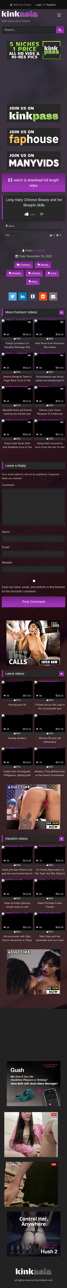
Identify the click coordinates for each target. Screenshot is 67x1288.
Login (39, 4)
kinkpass (39, 250)
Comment (8, 485)
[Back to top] (56, 1277)
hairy (53, 273)
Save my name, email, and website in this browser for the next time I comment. (33, 589)
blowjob (16, 273)
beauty (44, 264)
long (34, 281)
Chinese (25, 264)
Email (6, 547)
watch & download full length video (36, 182)
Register (51, 4)
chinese (35, 273)
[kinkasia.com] (27, 14)
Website (7, 562)
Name (6, 531)
